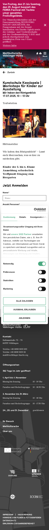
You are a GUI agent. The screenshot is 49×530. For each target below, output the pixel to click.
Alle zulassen (24, 301)
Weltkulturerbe (11, 426)
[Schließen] (45, 24)
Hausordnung (25, 515)
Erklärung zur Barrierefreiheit (19, 524)
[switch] (42, 272)
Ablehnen (24, 318)
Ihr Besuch (8, 421)
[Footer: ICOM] (36, 497)
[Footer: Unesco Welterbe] (36, 473)
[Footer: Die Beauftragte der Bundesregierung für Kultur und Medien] (36, 449)
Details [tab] (22, 217)
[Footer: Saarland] (12, 473)
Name (5, 192)
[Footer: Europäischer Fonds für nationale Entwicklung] (12, 449)
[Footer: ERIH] (12, 497)
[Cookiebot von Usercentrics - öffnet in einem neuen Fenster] (34, 209)
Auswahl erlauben (24, 309)
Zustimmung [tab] (9, 217)
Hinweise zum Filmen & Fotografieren (22, 518)
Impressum (8, 515)
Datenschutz (9, 521)
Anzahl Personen (11, 204)
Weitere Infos (9, 45)
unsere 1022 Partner (21, 234)
